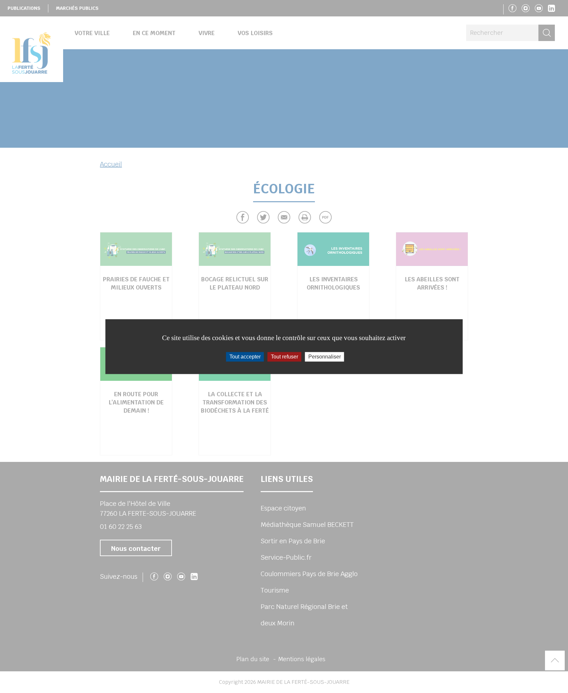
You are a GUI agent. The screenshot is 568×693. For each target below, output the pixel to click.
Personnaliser (324, 356)
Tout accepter (245, 356)
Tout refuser (284, 356)
